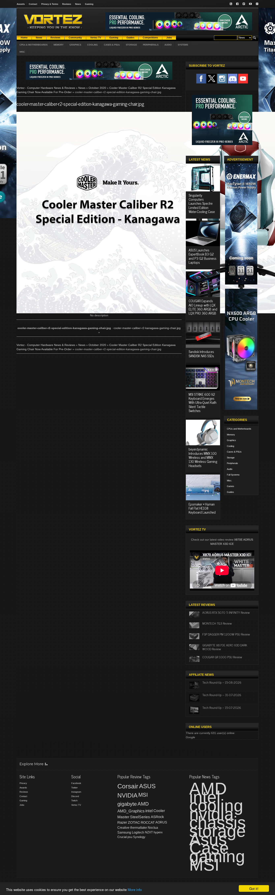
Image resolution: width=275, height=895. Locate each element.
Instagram (76, 792)
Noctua (153, 827)
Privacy (23, 783)
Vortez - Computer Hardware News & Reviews (46, 87)
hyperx (158, 832)
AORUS (161, 822)
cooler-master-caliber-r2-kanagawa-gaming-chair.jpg (147, 328)
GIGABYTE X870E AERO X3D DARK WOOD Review (224, 646)
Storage (231, 457)
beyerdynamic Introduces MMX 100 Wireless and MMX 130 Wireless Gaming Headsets (203, 457)
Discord (75, 796)
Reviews (66, 4)
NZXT (149, 832)
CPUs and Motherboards (239, 429)
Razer (122, 822)
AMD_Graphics (131, 811)
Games (230, 486)
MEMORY (58, 45)
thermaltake (138, 827)
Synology (139, 837)
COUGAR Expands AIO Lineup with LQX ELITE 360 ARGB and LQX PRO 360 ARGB (203, 307)
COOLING (92, 45)
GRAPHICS (75, 45)
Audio (229, 469)
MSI (143, 795)
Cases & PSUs (234, 452)
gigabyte (127, 804)
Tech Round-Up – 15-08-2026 (221, 682)
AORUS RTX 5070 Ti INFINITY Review (226, 612)
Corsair (127, 786)
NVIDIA (127, 795)
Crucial (122, 837)
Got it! (253, 888)
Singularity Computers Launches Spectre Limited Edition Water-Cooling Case (202, 203)
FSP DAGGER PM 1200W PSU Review (226, 634)
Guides (230, 492)
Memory (231, 434)
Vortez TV (76, 805)
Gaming (89, 4)
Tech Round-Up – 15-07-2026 (221, 707)
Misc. (229, 480)
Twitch (74, 800)
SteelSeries (140, 817)
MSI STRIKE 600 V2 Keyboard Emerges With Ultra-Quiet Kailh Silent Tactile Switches (202, 402)
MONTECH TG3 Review (217, 623)
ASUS (147, 786)
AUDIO (168, 45)
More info (135, 889)
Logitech (138, 832)
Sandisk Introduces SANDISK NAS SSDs (201, 353)
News (78, 4)
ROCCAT (148, 822)
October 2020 (97, 87)
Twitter (74, 787)
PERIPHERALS (150, 45)
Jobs (22, 805)
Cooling (230, 446)
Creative (123, 827)
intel (149, 811)
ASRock (157, 817)
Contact (33, 4)
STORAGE (131, 45)
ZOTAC (134, 822)
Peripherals (232, 463)
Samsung (124, 832)
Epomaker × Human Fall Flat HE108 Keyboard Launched (202, 508)
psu (129, 837)
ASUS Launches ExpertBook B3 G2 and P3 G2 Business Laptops (202, 256)
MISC (22, 52)
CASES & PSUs (112, 45)
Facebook (76, 783)
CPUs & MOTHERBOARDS (34, 45)
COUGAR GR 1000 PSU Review (222, 656)
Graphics (231, 440)
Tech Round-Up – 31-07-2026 (221, 694)
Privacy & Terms (49, 4)
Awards (21, 4)
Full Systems (233, 474)
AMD (143, 804)
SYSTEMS (183, 45)
